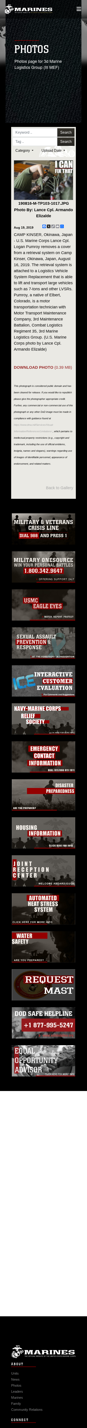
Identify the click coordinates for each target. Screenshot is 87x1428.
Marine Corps (43, 1351)
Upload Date (51, 150)
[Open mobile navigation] (79, 9)
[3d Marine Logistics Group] (28, 9)
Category (23, 150)
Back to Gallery (59, 488)
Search (66, 132)
